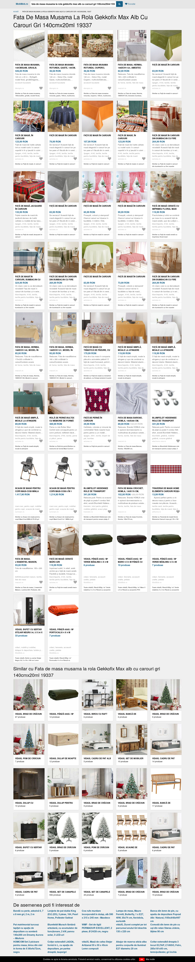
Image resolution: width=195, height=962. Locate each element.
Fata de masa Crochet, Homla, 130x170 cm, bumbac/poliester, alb (131, 491)
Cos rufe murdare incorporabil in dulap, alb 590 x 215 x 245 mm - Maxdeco (97, 914)
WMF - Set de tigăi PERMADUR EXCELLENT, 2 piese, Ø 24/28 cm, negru (97, 928)
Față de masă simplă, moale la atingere (129, 348)
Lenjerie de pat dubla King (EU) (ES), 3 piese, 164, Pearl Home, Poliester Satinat (63, 914)
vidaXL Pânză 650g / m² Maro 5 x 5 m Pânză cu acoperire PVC (130, 561)
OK (142, 959)
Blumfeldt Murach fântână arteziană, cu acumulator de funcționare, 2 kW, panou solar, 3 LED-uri (62, 929)
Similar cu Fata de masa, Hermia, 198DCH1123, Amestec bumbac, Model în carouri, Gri (130, 95)
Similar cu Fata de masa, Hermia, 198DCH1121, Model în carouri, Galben (61, 378)
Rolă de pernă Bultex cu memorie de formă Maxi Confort (61, 420)
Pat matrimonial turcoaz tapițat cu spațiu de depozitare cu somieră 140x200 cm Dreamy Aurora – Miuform (28, 931)
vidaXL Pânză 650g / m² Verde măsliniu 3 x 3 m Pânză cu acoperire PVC (97, 561)
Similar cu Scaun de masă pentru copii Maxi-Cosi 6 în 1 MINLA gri (61, 518)
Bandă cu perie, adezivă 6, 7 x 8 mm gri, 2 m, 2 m (28, 912)
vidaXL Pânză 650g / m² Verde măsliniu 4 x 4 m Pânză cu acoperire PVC (165, 561)
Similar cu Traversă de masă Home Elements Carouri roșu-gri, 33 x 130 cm (165, 519)
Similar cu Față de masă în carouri (165, 93)
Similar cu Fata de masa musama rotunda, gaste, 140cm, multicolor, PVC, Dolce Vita (62, 95)
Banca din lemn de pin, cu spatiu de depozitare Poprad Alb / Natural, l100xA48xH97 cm (165, 916)
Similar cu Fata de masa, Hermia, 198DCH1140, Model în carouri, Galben (27, 378)
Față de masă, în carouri (24, 137)
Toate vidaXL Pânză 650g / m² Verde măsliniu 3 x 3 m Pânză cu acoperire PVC (97, 589)
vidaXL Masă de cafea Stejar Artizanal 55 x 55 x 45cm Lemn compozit (97, 945)
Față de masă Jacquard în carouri (28, 207)
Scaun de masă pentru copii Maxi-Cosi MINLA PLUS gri (28, 491)
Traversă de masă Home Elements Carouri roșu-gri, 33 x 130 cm (166, 491)
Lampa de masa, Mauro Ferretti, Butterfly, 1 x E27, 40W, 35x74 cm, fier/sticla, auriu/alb (130, 916)
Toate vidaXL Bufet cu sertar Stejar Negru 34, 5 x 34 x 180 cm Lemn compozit (28, 660)
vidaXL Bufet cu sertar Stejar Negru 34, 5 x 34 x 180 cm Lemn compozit (28, 632)
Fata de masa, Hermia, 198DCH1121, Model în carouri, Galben (61, 350)
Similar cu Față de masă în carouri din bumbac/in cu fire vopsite (165, 165)
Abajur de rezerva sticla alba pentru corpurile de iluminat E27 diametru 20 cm (131, 945)
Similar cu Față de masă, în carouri (28, 164)
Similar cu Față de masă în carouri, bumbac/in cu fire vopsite (28, 306)
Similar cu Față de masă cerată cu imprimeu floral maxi (164, 235)
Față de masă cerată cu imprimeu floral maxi (165, 207)
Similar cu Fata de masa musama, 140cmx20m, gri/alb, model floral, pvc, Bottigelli (27, 95)
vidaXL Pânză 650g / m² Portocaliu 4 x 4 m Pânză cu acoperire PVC (63, 632)
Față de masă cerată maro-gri (61, 560)
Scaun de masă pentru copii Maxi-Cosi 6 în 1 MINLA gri (62, 491)
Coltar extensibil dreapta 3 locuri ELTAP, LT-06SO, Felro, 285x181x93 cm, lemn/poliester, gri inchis (165, 947)
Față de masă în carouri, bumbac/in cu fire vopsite (27, 279)
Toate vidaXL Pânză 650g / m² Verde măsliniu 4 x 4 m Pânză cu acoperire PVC (165, 589)
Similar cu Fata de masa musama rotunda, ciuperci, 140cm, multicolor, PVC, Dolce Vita (97, 95)
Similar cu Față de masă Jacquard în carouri (28, 235)
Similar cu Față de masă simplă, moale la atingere (130, 377)
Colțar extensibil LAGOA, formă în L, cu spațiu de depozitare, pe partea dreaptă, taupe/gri (61, 947)
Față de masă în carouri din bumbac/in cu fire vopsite (165, 138)
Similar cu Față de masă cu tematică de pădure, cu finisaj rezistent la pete (97, 377)
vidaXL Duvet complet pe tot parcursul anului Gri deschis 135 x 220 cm (131, 928)
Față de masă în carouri (165, 64)
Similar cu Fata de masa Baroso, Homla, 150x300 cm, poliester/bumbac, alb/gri (130, 448)
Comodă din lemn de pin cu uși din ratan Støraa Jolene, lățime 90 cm (165, 928)
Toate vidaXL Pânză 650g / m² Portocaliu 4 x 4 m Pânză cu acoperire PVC (60, 660)
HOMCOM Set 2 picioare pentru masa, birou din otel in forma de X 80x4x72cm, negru (27, 947)
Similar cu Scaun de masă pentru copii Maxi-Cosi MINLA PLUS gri (27, 518)
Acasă (15, 11)
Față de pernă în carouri (93, 419)
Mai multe (150, 959)
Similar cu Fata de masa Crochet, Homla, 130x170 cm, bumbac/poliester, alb (130, 519)
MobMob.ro (22, 3)
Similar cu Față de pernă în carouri (96, 446)
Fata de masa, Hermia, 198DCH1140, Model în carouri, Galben (27, 350)
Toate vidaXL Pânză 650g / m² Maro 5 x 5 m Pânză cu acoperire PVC (131, 588)
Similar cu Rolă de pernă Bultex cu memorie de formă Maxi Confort (62, 447)
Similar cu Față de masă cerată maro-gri (63, 588)
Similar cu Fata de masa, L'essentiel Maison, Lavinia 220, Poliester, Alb (28, 588)
